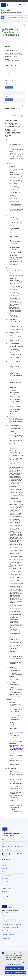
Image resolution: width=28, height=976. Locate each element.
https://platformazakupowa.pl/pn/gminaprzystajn (16, 749)
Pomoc (3, 843)
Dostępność (4, 868)
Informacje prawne (6, 863)
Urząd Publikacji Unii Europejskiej (10, 833)
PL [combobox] (6, 83)
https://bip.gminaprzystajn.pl (16, 742)
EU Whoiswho (5, 894)
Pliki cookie (4, 865)
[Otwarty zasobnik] (3, 29)
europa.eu (8, 912)
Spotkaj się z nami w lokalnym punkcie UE (12, 927)
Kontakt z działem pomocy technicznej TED (12, 846)
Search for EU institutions (8, 934)
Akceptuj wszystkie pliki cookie (14, 968)
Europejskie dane (6, 888)
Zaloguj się (20, 5)
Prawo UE (4, 885)
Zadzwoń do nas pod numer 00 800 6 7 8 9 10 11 (13, 919)
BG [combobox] (6, 96)
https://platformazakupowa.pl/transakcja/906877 (16, 421)
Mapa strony (5, 878)
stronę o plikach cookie (12, 962)
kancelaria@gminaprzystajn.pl (16, 63)
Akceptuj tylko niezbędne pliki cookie (16, 972)
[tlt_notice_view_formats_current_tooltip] (22, 116)
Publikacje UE (5, 896)
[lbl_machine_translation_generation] (22, 106)
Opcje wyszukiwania (21, 20)
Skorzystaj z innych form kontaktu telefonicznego (13, 921)
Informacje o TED (6, 875)
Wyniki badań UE (6, 891)
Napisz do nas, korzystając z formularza (11, 924)
